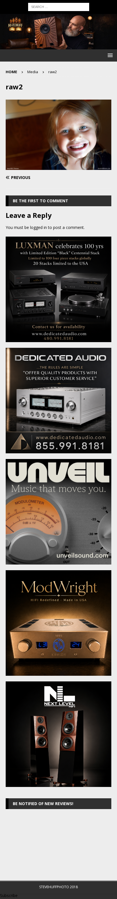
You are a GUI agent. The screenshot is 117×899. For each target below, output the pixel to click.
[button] (109, 55)
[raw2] (58, 166)
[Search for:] (58, 6)
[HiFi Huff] (58, 46)
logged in (38, 227)
